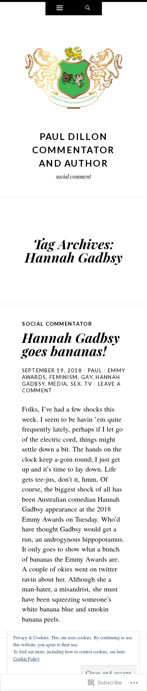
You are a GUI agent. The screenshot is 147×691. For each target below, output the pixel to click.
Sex (76, 384)
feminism (63, 377)
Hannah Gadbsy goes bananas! (71, 344)
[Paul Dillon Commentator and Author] (73, 78)
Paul (95, 370)
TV (88, 384)
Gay (87, 377)
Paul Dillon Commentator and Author (73, 150)
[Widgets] (59, 8)
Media (57, 384)
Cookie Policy (26, 658)
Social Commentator (57, 324)
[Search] (88, 8)
